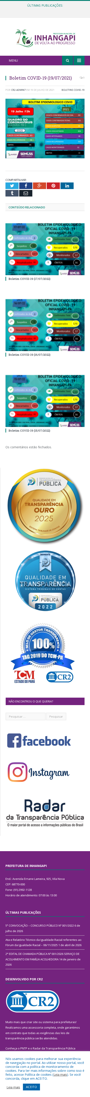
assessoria (35, 1027)
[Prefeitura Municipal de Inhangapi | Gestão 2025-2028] (45, 37)
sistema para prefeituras (59, 1022)
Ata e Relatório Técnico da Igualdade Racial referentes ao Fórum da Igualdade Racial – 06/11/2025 (46, 10)
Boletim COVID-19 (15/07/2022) (29, 430)
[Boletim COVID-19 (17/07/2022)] (45, 249)
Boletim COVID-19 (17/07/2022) (29, 279)
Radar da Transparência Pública (54, 1048)
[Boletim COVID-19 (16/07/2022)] (45, 325)
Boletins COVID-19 (73, 89)
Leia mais (60, 1074)
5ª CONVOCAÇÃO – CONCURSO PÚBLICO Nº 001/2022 (39, 925)
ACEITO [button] (31, 1087)
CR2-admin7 (18, 89)
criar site (32, 1022)
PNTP (23, 1048)
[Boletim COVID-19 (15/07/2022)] (45, 401)
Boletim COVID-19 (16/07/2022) (29, 355)
